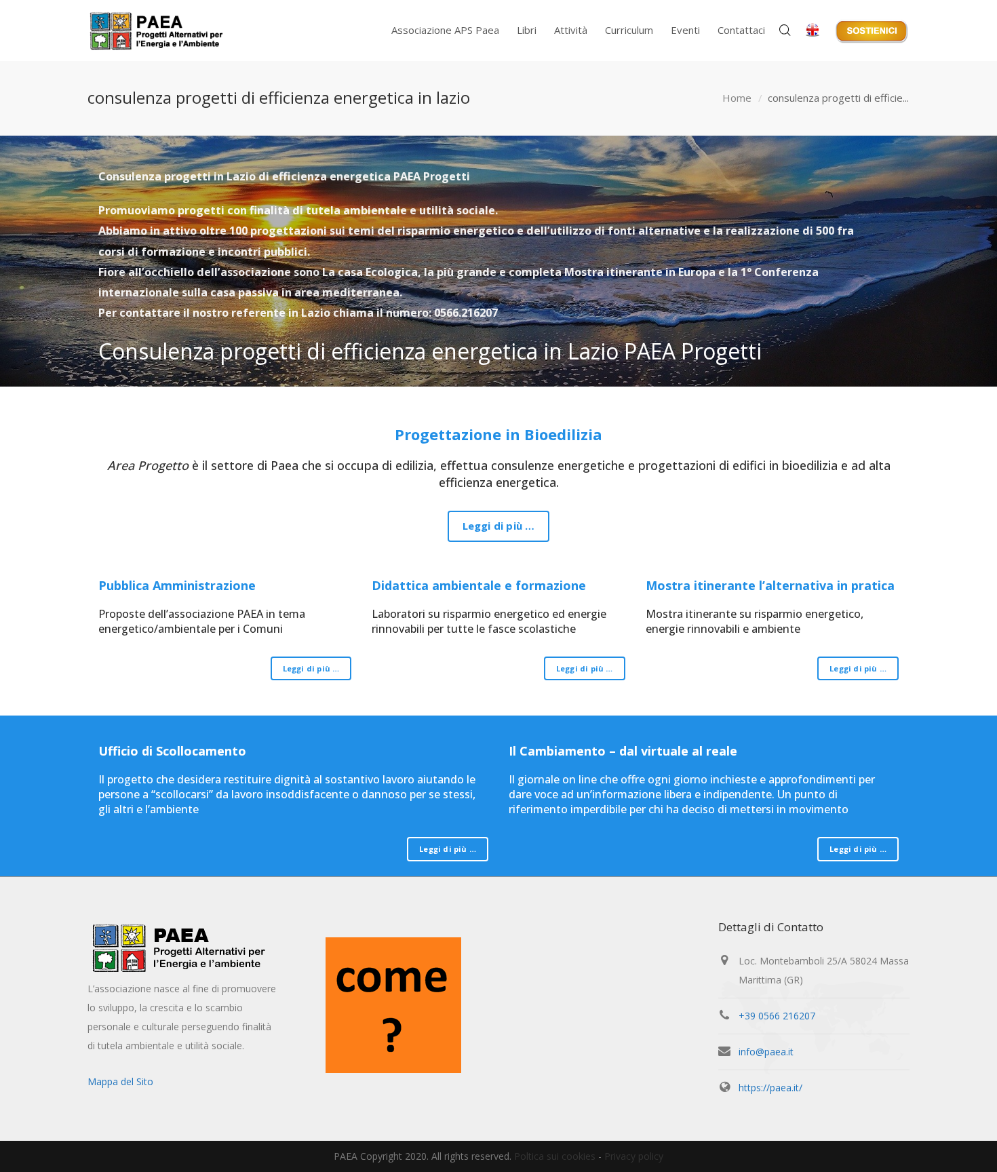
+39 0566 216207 (777, 1015)
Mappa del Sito (120, 1081)
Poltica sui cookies (554, 1156)
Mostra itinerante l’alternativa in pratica (770, 585)
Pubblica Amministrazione (177, 585)
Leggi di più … (499, 525)
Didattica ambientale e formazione (479, 585)
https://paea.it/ (770, 1087)
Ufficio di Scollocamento (172, 751)
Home (736, 97)
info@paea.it (766, 1051)
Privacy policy (633, 1156)
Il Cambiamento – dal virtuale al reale (623, 751)
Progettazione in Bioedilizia (498, 434)
